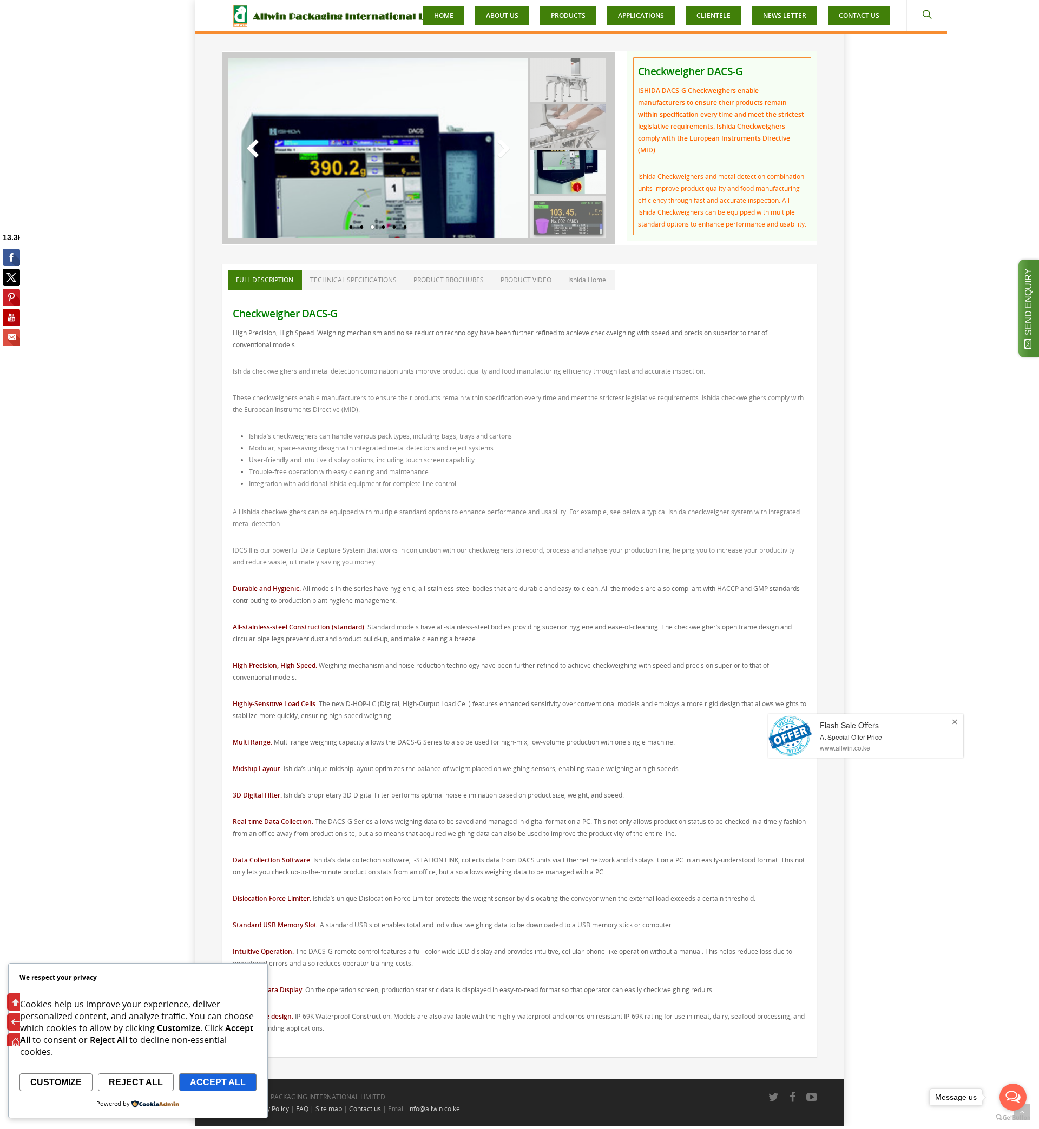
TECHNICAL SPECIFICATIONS (353, 279)
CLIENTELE (713, 15)
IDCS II (242, 550)
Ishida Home (587, 279)
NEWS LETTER (784, 15)
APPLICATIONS (641, 15)
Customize (56, 1082)
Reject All (136, 1082)
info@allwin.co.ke (434, 1108)
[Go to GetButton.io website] (1013, 1117)
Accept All (218, 1082)
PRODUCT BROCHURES (448, 279)
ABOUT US (502, 15)
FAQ (302, 1108)
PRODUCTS (568, 15)
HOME (443, 15)
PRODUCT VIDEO (526, 279)
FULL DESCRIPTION (264, 279)
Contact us (365, 1108)
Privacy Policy (268, 1108)
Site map (328, 1108)
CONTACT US (859, 15)
